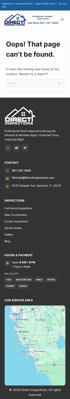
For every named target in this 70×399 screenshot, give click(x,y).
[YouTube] (16, 148)
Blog (7, 241)
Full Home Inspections (18, 208)
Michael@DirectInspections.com (33, 177)
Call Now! (42, 22)
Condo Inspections (16, 221)
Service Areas (13, 228)
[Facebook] (7, 148)
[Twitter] (25, 148)
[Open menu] (62, 19)
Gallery (8, 234)
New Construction (15, 215)
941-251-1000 (21, 170)
